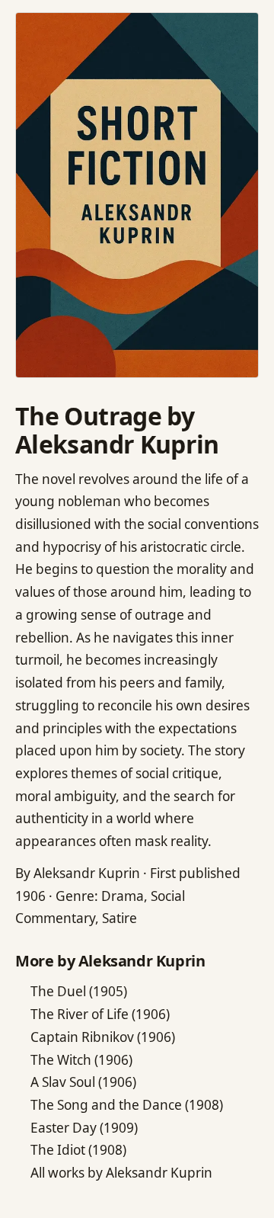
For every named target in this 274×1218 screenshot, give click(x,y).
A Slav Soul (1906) (83, 1082)
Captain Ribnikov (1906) (102, 1037)
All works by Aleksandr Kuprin (121, 1172)
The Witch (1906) (81, 1060)
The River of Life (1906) (100, 1014)
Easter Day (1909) (84, 1127)
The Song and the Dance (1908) (126, 1105)
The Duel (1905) (78, 991)
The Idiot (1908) (78, 1150)
